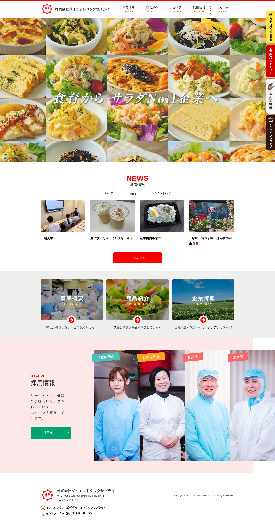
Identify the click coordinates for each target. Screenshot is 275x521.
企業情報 (176, 9)
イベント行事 (162, 193)
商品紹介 (152, 9)
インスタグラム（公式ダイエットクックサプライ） (76, 507)
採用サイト (51, 432)
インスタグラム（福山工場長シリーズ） (69, 513)
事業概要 (128, 9)
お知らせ (222, 9)
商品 (133, 193)
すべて (108, 193)
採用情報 (199, 9)
